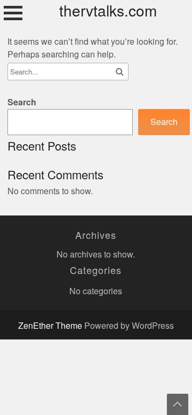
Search (21, 102)
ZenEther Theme (51, 326)
